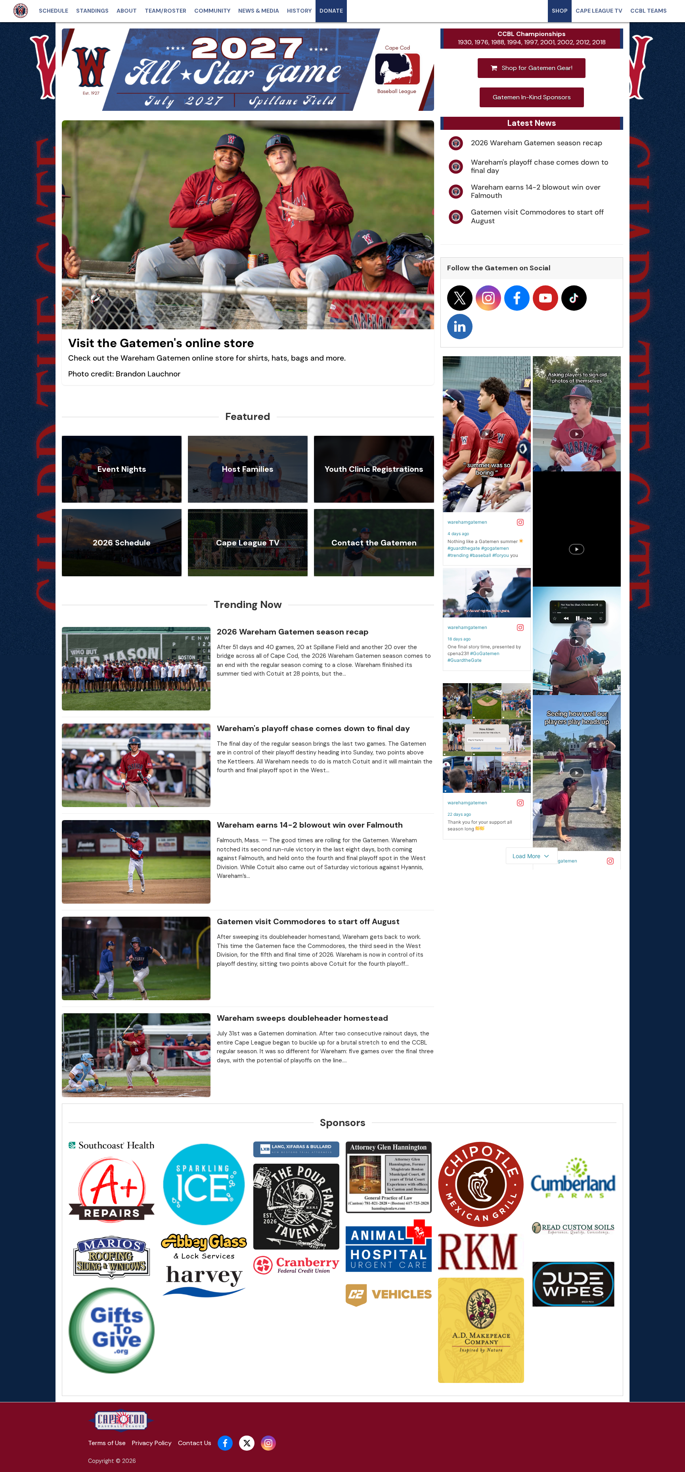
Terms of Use (107, 1443)
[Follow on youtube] (545, 298)
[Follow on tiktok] (574, 298)
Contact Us (194, 1443)
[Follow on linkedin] (460, 326)
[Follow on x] (460, 298)
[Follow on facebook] (517, 298)
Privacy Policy (152, 1443)
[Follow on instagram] (488, 298)
